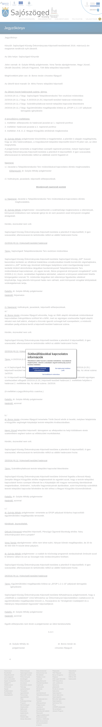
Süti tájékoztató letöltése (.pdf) (62, 369)
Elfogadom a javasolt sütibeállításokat (39, 369)
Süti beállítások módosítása (51, 374)
